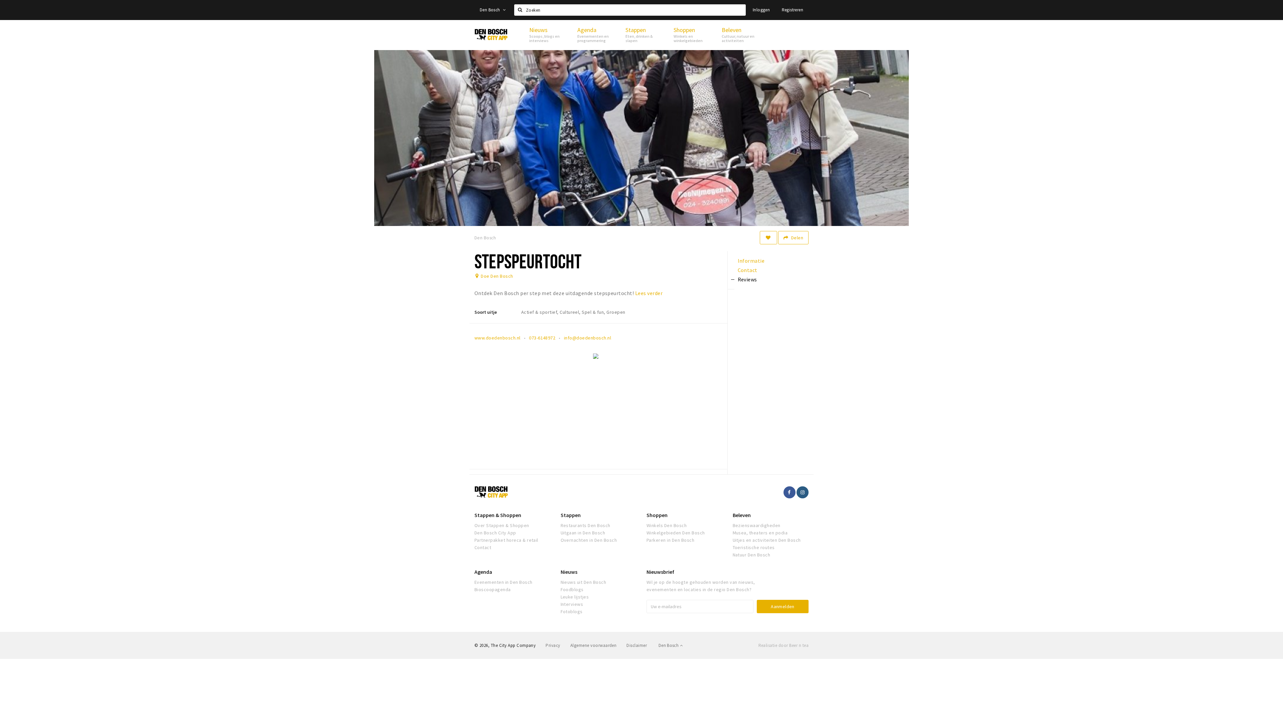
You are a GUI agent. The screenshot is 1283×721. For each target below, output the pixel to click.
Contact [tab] (747, 270)
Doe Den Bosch (497, 276)
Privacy (553, 645)
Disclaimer (636, 645)
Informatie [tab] (751, 260)
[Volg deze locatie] (768, 237)
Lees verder (649, 293)
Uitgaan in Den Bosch (583, 533)
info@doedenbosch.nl (587, 338)
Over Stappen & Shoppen (501, 525)
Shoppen (657, 515)
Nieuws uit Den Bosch (583, 582)
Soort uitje (485, 312)
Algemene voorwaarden (593, 645)
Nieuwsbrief (660, 571)
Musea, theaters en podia (760, 533)
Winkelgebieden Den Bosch (676, 533)
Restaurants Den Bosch (585, 525)
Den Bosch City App (495, 533)
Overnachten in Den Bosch (589, 540)
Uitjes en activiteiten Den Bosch (767, 540)
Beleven (742, 515)
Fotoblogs (572, 612)
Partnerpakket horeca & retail (506, 540)
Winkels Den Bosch (667, 525)
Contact (482, 547)
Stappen (571, 515)
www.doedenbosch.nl (497, 338)
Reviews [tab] (747, 279)
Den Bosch (490, 10)
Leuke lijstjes (575, 597)
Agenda (483, 571)
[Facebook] (789, 492)
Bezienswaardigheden (756, 525)
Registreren (792, 10)
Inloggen (761, 10)
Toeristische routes (754, 547)
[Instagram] (803, 492)
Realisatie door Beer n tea (783, 645)
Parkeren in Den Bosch (670, 540)
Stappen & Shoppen (497, 515)
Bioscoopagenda (492, 589)
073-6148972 (542, 338)
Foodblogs (572, 589)
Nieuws (569, 571)
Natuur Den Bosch (751, 555)
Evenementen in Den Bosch (503, 582)
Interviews (572, 604)
